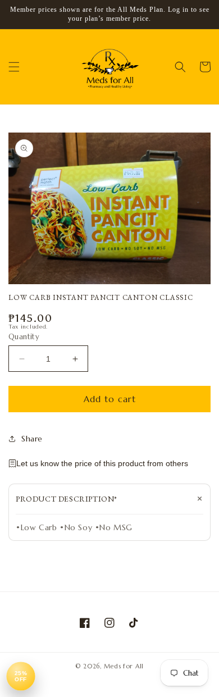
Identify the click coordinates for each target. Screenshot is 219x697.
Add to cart (110, 399)
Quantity (23, 336)
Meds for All (124, 666)
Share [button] (32, 439)
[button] (14, 66)
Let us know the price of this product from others (102, 463)
